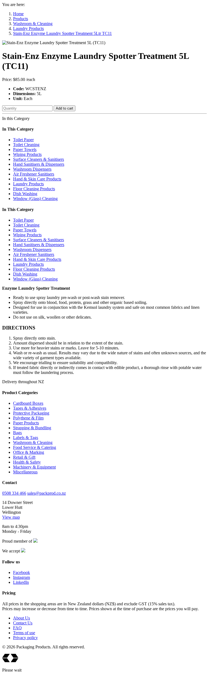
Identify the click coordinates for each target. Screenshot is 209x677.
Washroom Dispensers (32, 169)
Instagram (21, 577)
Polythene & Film (28, 418)
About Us (21, 618)
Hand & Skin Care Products (37, 179)
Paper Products (26, 423)
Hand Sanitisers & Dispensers (38, 164)
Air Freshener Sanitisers (33, 174)
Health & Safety (27, 462)
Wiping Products (27, 154)
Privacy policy (25, 637)
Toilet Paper (23, 139)
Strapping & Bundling (32, 427)
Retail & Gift (24, 457)
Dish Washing (25, 193)
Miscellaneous (25, 472)
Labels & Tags (25, 437)
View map (11, 517)
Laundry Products (28, 28)
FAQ (17, 627)
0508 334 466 (14, 493)
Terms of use (24, 632)
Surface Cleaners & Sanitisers (38, 159)
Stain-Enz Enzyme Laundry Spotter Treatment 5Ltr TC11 (62, 33)
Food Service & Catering (34, 447)
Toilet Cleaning (26, 144)
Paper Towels (24, 149)
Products (20, 18)
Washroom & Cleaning (33, 23)
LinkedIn (21, 582)
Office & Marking (28, 452)
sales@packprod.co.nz (46, 493)
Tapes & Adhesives (29, 408)
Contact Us (22, 623)
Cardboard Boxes (28, 403)
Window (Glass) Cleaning (35, 198)
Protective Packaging (31, 413)
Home (18, 13)
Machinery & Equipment (34, 467)
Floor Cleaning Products (34, 188)
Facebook (21, 572)
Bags (17, 432)
